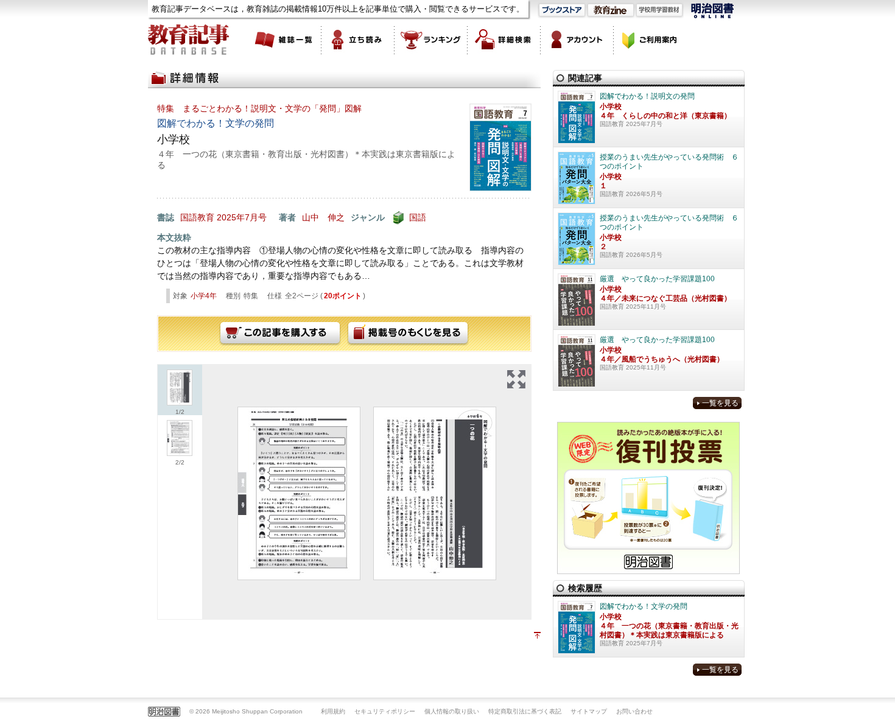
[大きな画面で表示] (516, 379)
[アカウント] (577, 39)
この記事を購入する (280, 333)
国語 (417, 217)
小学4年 (204, 296)
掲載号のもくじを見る (408, 333)
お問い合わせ (634, 711)
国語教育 (197, 217)
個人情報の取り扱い (451, 711)
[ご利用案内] (650, 39)
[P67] (298, 493)
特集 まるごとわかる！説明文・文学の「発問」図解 (259, 108)
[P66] (434, 493)
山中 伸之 (323, 217)
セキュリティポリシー (384, 711)
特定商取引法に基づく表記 (524, 711)
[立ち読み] (358, 39)
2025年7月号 (242, 217)
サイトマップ (588, 711)
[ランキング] (431, 39)
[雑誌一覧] (284, 39)
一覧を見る (720, 403)
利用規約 (333, 711)
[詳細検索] (504, 39)
